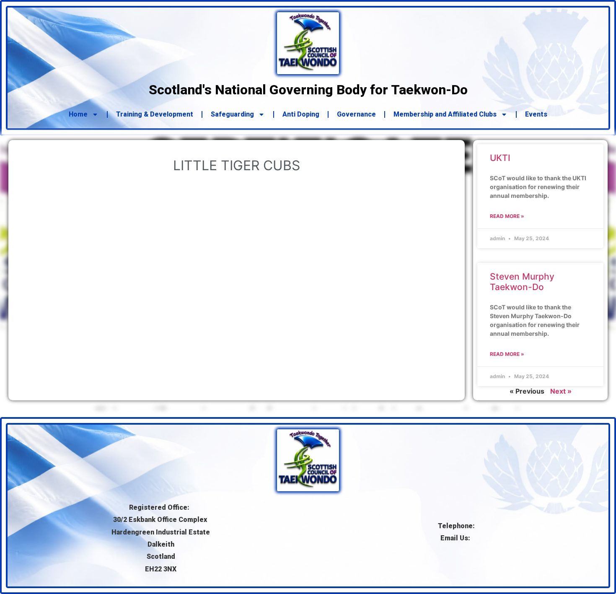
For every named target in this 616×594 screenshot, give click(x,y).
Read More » (507, 216)
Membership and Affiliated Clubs (445, 114)
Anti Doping (300, 114)
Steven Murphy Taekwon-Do (522, 281)
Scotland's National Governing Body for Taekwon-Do (308, 90)
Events (536, 114)
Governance (356, 114)
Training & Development (154, 114)
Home (78, 114)
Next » (561, 391)
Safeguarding (232, 114)
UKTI (500, 158)
